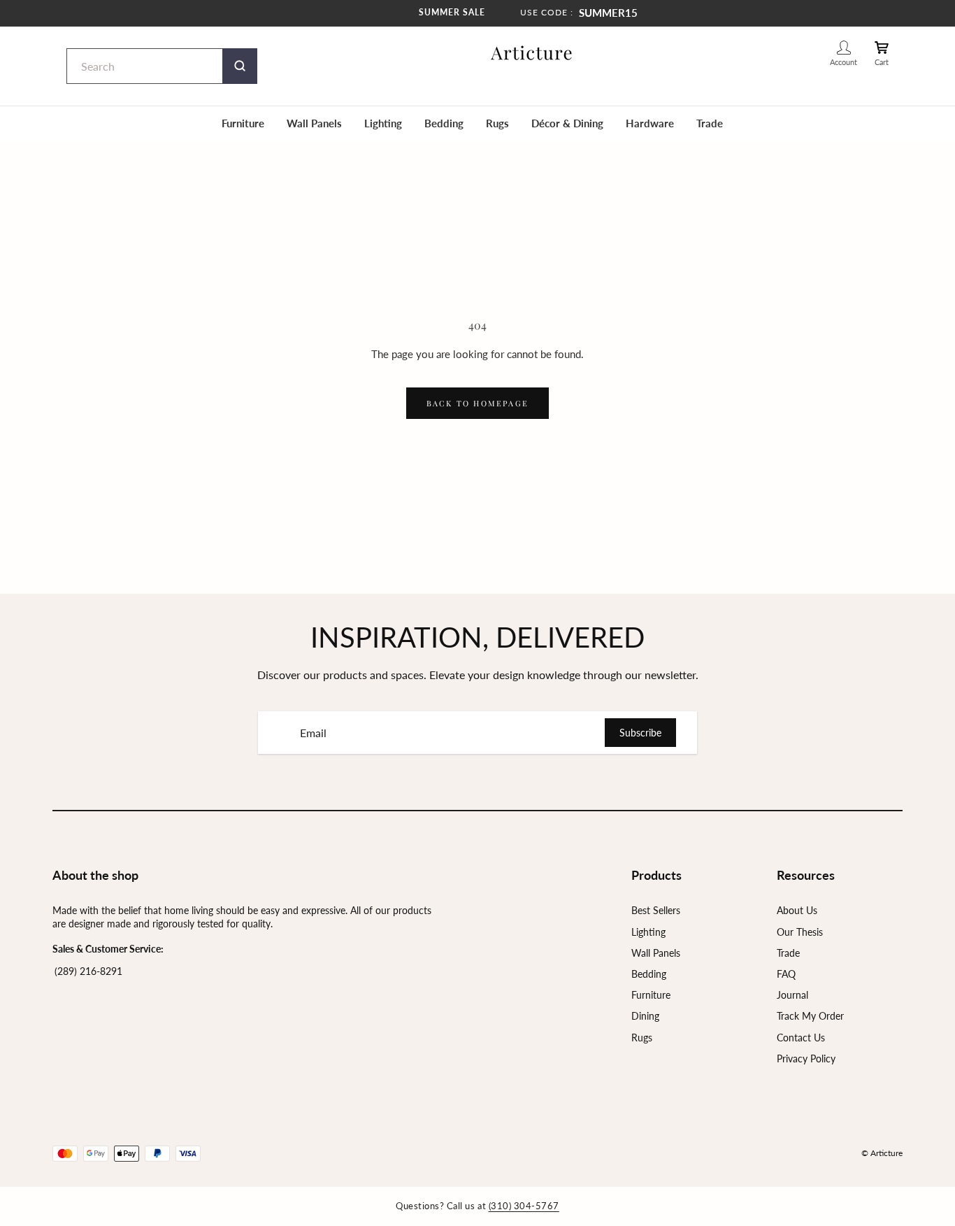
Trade (709, 123)
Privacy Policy (806, 1058)
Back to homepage (477, 403)
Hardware (650, 123)
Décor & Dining (567, 123)
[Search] (239, 66)
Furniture (243, 123)
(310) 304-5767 (524, 1205)
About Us (797, 910)
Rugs (497, 123)
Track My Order (810, 1016)
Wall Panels (314, 123)
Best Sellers (655, 910)
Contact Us (801, 1037)
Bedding (444, 123)
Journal (792, 995)
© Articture (882, 1153)
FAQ (786, 974)
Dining (645, 1016)
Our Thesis (800, 932)
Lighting (383, 123)
